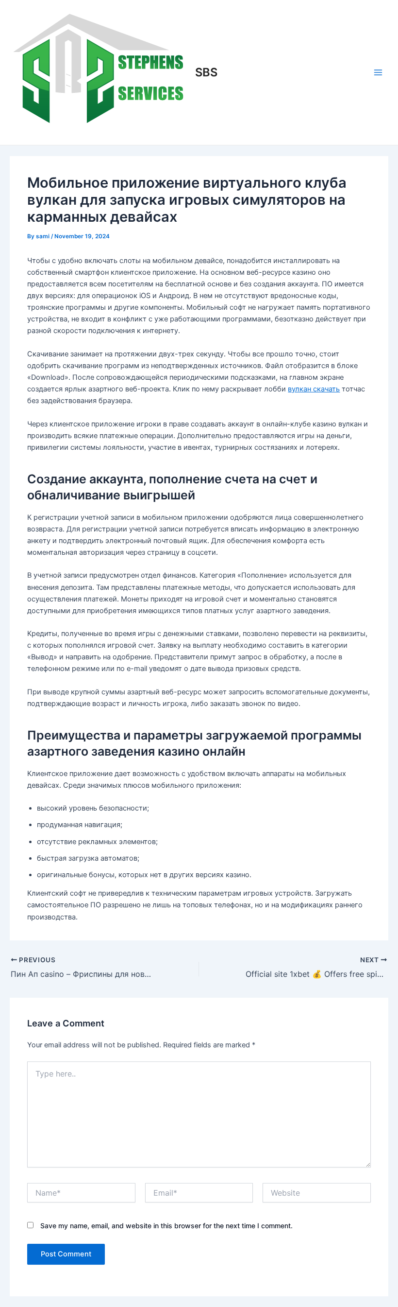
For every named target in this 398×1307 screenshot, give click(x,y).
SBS (206, 72)
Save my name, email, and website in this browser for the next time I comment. (166, 1225)
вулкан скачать (314, 389)
